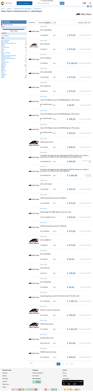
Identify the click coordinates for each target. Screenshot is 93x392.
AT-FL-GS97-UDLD (46, 184)
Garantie (5, 381)
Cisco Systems (5, 47)
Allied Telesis (37, 8)
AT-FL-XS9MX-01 (44, 357)
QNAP (2, 69)
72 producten (31, 22)
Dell (2, 51)
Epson (2, 54)
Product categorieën (38, 373)
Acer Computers (5, 40)
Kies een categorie (24, 3)
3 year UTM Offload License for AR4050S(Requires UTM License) (59, 114)
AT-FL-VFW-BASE (45, 301)
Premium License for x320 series (50, 310)
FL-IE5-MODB (44, 287)
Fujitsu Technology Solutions (8, 55)
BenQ (2, 44)
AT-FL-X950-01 (44, 329)
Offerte (4, 387)
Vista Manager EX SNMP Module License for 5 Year (55, 212)
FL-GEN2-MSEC (44, 77)
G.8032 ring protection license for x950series (53, 226)
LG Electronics (5, 62)
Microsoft (3, 65)
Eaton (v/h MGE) (5, 53)
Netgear (3, 66)
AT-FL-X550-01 (44, 147)
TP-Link (3, 73)
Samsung (3, 70)
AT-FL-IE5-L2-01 (45, 268)
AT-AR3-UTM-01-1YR (46, 338)
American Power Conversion (8, 43)
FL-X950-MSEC (44, 35)
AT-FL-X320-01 (44, 315)
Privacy (64, 373)
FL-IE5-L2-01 (43, 273)
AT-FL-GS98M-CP (45, 240)
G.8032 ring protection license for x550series (53, 198)
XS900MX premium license (48, 352)
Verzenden (5, 378)
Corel (2, 48)
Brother (3, 46)
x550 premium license (46, 142)
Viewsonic (3, 74)
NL (88, 6)
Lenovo (3, 61)
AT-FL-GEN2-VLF (45, 86)
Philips (3, 68)
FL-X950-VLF (43, 49)
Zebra (2, 76)
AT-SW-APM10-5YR (45, 175)
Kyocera (3, 59)
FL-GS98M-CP (44, 245)
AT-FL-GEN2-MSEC (46, 72)
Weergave (81, 22)
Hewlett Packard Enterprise (8, 58)
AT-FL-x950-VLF (45, 44)
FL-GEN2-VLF (44, 91)
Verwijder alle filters (7, 24)
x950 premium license (46, 324)
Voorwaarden (65, 378)
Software (9, 8)
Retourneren (6, 384)
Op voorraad (6, 35)
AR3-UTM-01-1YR (45, 343)
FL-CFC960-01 (44, 63)
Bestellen (5, 373)
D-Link (2, 50)
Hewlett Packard (5, 57)
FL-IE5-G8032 (43, 259)
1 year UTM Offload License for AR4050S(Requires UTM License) (59, 100)
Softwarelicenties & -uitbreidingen (22, 8)
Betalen (5, 375)
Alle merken (36, 375)
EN (91, 6)
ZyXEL (3, 77)
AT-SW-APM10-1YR (45, 161)
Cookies (64, 375)
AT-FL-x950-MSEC (45, 30)
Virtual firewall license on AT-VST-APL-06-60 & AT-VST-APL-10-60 (59, 296)
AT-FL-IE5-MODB (45, 282)
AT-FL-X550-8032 (44, 203)
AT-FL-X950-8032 (44, 231)
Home (2, 8)
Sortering (40, 22)
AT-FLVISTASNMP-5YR (46, 217)
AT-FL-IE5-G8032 (45, 254)
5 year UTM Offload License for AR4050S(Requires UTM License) (59, 128)
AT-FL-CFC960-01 (45, 58)
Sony (2, 72)
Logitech (3, 63)
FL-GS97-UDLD (44, 189)
